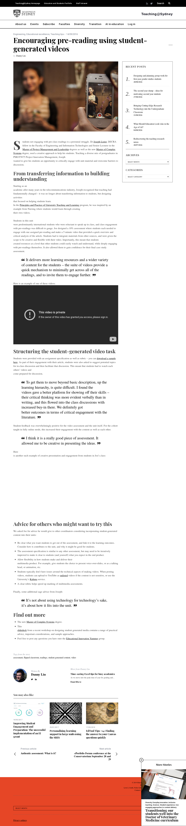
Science (156, 805)
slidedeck (22, 630)
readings (43, 657)
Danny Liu (21, 55)
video (73, 657)
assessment (18, 657)
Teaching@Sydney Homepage (27, 3)
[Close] (141, 760)
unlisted (64, 575)
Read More (76, 682)
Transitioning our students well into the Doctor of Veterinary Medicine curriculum (162, 815)
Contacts (137, 790)
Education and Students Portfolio (58, 3)
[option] (29, 720)
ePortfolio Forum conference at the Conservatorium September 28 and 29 (92, 754)
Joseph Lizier (100, 141)
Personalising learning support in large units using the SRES (65, 734)
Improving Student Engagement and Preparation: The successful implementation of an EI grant (29, 730)
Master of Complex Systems (40, 621)
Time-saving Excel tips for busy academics (93, 674)
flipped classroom (31, 657)
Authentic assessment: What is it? (38, 751)
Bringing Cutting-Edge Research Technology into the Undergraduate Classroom (149, 108)
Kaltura (33, 579)
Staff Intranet (81, 3)
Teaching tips (57, 34)
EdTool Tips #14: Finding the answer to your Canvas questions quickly (101, 734)
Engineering (19, 34)
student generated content (59, 657)
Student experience (167, 805)
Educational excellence (37, 34)
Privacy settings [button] (20, 820)
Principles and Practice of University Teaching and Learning (49, 205)
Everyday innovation (160, 802)
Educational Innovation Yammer (82, 638)
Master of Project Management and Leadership (45, 149)
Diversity (148, 802)
